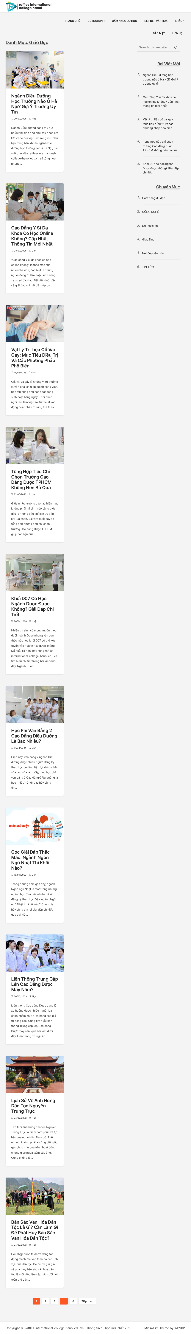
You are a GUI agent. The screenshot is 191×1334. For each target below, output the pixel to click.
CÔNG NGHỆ (150, 212)
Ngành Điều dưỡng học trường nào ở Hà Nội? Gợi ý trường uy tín (34, 104)
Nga (33, 372)
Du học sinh (150, 225)
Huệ (34, 118)
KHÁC (178, 20)
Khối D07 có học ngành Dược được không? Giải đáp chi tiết (32, 606)
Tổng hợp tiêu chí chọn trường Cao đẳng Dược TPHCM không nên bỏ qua (31, 479)
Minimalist (151, 1328)
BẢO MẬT (159, 33)
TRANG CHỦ (72, 20)
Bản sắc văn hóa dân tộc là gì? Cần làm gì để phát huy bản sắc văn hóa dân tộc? (34, 1230)
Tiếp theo (87, 1301)
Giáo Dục (148, 239)
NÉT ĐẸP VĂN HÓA (155, 20)
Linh (34, 250)
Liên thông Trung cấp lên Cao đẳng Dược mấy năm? (34, 984)
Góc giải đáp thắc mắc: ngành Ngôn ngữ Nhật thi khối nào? (30, 860)
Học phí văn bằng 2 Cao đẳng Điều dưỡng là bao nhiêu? (34, 736)
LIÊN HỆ (177, 33)
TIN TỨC (148, 267)
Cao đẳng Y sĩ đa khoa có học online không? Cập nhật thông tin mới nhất (32, 236)
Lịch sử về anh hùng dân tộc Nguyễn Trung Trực (33, 1106)
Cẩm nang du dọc (153, 198)
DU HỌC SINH (96, 20)
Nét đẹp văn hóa (153, 253)
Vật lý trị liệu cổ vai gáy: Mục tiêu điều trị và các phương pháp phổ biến (34, 357)
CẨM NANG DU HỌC (124, 20)
